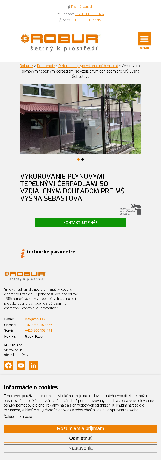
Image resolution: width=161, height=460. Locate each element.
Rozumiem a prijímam (80, 428)
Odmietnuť (80, 438)
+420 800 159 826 (89, 14)
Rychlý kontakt (82, 7)
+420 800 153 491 (89, 20)
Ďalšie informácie (18, 417)
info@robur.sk (35, 319)
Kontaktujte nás (80, 222)
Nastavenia (80, 448)
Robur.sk (26, 66)
